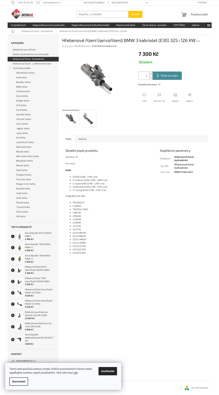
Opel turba (21, 170)
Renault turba (23, 188)
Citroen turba (23, 91)
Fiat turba (21, 105)
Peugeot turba (23, 175)
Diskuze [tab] (82, 139)
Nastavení (18, 381)
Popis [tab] (68, 139)
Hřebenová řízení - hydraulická (28, 59)
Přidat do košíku (169, 75)
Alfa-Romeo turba (25, 73)
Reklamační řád (120, 2)
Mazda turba (22, 151)
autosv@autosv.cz (25, 361)
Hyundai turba (23, 114)
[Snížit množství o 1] (151, 78)
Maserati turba (23, 147)
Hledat (135, 14)
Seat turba (21, 198)
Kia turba (20, 137)
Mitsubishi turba (24, 161)
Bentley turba (23, 82)
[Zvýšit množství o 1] (151, 74)
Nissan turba (22, 165)
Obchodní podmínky (94, 2)
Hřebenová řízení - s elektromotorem (32, 63)
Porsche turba (23, 179)
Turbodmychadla (21, 68)
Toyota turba (23, 207)
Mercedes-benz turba (27, 156)
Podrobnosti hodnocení (104, 46)
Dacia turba (22, 96)
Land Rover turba (25, 142)
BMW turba (21, 87)
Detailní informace (147, 84)
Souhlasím (107, 371)
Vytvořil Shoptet (199, 388)
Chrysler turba (23, 119)
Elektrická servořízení (24, 49)
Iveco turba (22, 124)
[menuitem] (18, 25)
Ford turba (21, 110)
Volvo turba (22, 212)
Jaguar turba (22, 128)
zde (76, 373)
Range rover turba (25, 184)
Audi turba (21, 77)
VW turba (20, 216)
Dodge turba (22, 100)
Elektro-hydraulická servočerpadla (30, 54)
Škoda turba (22, 202)
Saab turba (22, 193)
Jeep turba (22, 133)
